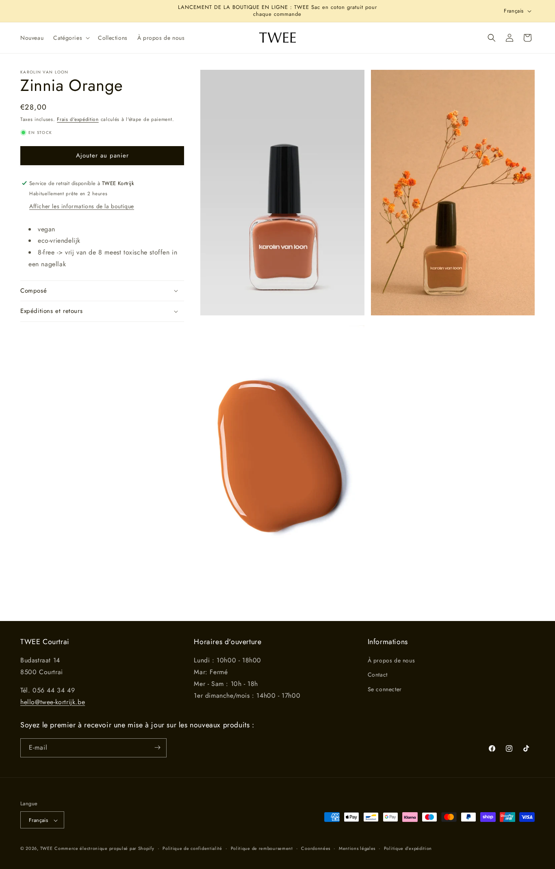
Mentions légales (357, 848)
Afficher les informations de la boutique (81, 206)
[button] (70, 37)
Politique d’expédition (408, 848)
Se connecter (385, 689)
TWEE (46, 848)
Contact (378, 675)
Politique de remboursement (262, 848)
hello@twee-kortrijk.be (52, 702)
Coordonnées (315, 848)
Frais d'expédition (78, 119)
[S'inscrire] (157, 747)
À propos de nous (391, 661)
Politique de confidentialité (192, 848)
